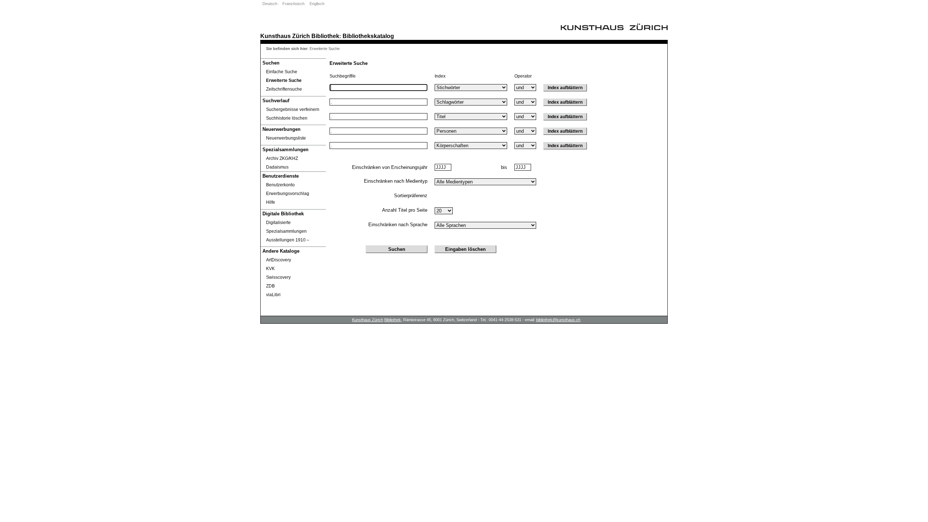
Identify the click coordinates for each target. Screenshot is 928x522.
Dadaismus (277, 167)
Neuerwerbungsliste (286, 138)
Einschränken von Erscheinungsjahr (389, 167)
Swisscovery (278, 277)
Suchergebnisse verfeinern (292, 109)
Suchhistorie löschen (286, 118)
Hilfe (270, 202)
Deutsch (269, 3)
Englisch (317, 3)
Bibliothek (325, 36)
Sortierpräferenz (410, 195)
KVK (270, 268)
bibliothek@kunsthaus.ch (558, 320)
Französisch (293, 3)
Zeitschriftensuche (284, 89)
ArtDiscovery (278, 259)
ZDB (270, 286)
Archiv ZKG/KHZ (282, 158)
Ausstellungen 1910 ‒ (287, 240)
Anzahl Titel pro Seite (404, 210)
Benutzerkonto (280, 184)
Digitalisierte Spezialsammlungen (286, 227)
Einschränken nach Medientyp (395, 181)
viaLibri (273, 294)
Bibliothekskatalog (368, 36)
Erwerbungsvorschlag (287, 193)
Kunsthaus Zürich (285, 36)
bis (504, 167)
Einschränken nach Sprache (397, 224)
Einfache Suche (281, 71)
